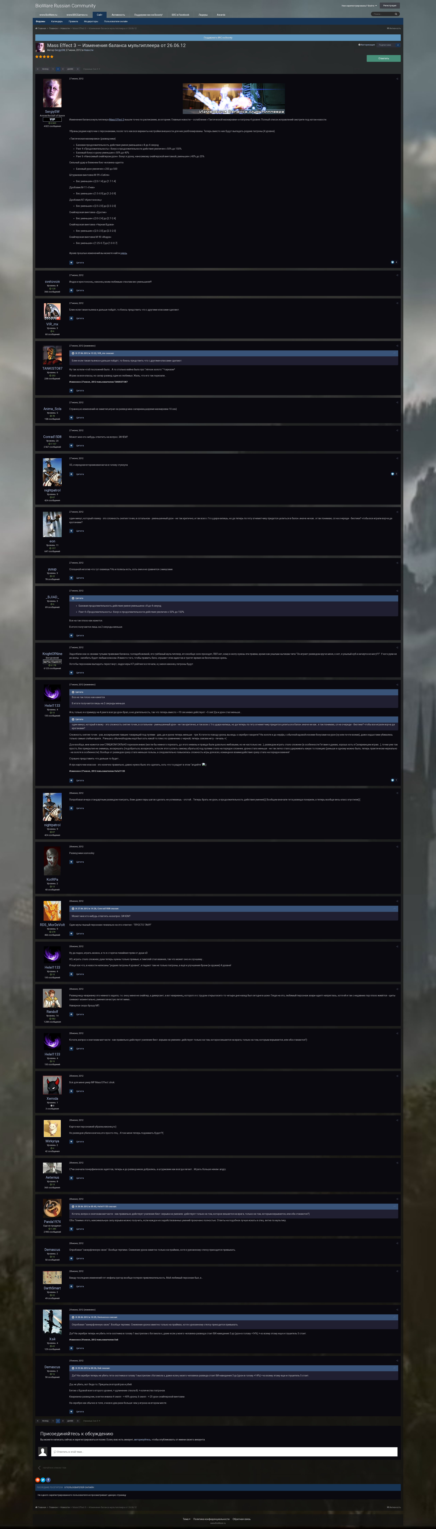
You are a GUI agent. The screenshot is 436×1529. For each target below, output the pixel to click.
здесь (123, 253)
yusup (52, 569)
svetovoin (52, 282)
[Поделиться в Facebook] (48, 1480)
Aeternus (52, 1177)
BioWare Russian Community (65, 6)
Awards (221, 14)
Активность (118, 14)
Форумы (40, 21)
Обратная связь (242, 1519)
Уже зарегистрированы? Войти (358, 5)
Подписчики (385, 45)
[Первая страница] (37, 69)
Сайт (99, 14)
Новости (88, 50)
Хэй (52, 1339)
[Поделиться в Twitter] (43, 1480)
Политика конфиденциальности (211, 1519)
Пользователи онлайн (116, 21)
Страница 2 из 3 (91, 69)
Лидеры (203, 14)
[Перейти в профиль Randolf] (52, 998)
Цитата (80, 262)
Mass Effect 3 (116, 119)
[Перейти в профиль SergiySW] (40, 47)
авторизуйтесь (142, 1439)
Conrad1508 (52, 437)
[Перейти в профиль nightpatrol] (52, 472)
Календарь (57, 21)
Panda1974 (52, 1222)
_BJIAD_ (52, 597)
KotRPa (52, 879)
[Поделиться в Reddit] (37, 1480)
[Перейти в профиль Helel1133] (52, 692)
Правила (73, 21)
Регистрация (389, 5)
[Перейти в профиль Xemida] (52, 1085)
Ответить (383, 58)
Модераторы (91, 21)
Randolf (52, 1012)
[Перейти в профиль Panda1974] (52, 1208)
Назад (45, 69)
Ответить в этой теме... (69, 1451)
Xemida (52, 1098)
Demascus (52, 1250)
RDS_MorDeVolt (52, 925)
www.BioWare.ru (48, 14)
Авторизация (368, 44)
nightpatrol (52, 490)
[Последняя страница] (77, 69)
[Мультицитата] (71, 263)
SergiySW (60, 50)
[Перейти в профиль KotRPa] (52, 860)
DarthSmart (52, 1288)
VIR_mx (52, 324)
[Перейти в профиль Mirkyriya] (52, 1128)
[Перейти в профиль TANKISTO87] (52, 355)
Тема (186, 1519)
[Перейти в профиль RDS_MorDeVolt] (52, 911)
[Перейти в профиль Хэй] (52, 1322)
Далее (70, 69)
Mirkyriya (52, 1141)
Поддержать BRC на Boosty (218, 37)
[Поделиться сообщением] (397, 79)
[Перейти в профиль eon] (52, 524)
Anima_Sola (52, 409)
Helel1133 (52, 706)
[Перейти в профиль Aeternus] (52, 1168)
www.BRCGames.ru (77, 14)
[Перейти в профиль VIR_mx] (52, 311)
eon (52, 541)
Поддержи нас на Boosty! (148, 14)
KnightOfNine (52, 654)
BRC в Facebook (180, 14)
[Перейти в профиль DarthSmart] (52, 1277)
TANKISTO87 (52, 368)
